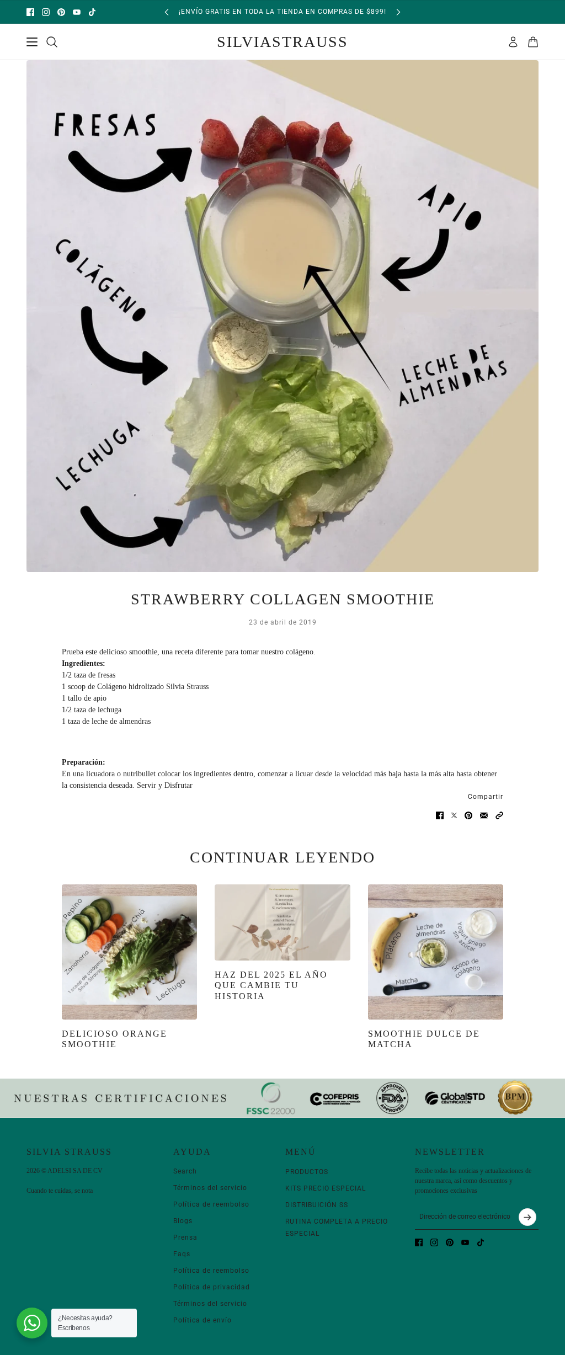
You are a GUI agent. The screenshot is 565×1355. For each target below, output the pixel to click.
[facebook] (30, 12)
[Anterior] (166, 11)
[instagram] (46, 12)
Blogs (183, 1221)
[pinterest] (61, 12)
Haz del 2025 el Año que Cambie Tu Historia (271, 985)
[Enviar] (527, 1217)
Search (185, 1171)
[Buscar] (51, 41)
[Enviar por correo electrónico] (484, 815)
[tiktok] (92, 12)
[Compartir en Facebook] (440, 815)
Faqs (181, 1254)
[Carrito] (533, 41)
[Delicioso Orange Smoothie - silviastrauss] (129, 952)
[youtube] (77, 12)
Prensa (185, 1237)
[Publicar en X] (454, 815)
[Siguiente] (398, 11)
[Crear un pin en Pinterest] (468, 815)
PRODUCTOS (306, 1172)
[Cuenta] (513, 41)
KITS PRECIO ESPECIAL (325, 1188)
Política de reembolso (211, 1204)
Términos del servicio (210, 1188)
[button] (499, 815)
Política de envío (202, 1320)
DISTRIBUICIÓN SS (316, 1205)
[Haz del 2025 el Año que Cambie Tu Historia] (282, 922)
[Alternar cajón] (32, 42)
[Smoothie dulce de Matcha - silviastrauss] (435, 952)
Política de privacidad (211, 1287)
